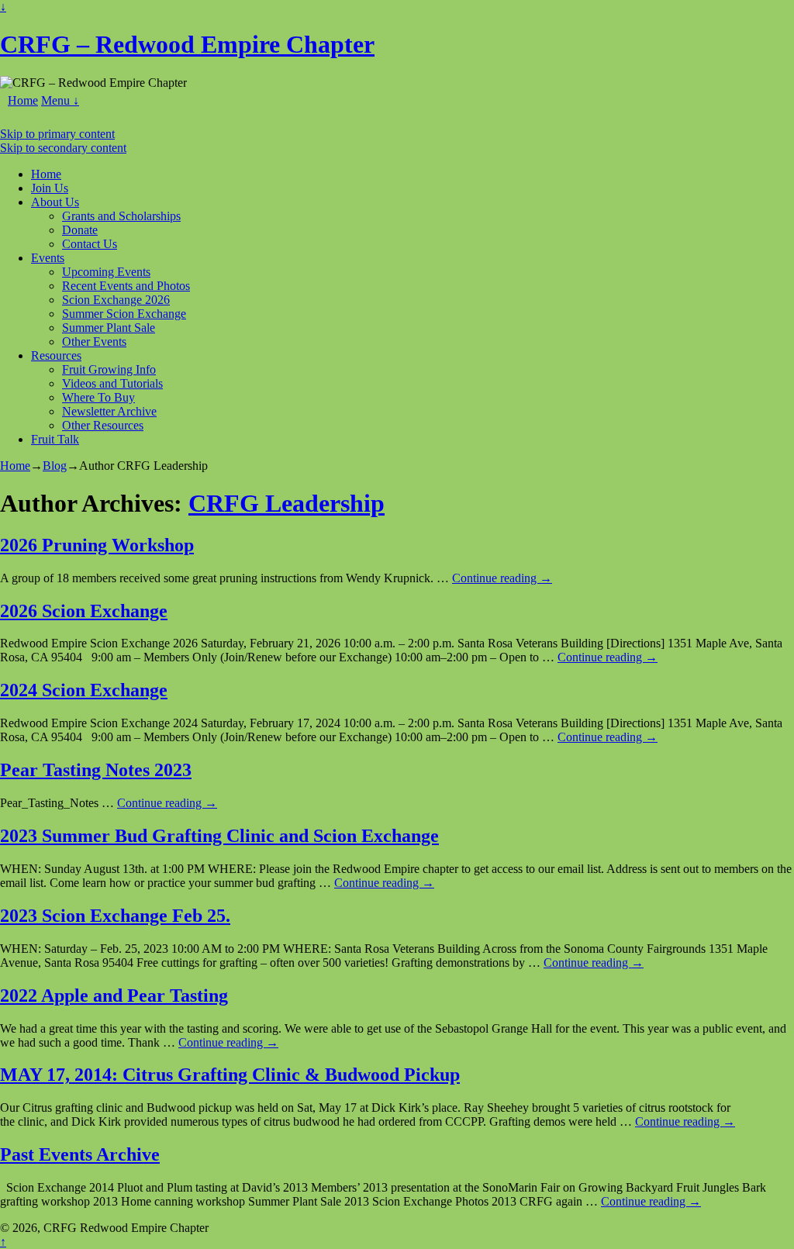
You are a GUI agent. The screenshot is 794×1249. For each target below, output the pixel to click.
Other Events (94, 341)
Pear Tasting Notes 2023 (96, 770)
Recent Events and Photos (126, 285)
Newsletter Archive (109, 411)
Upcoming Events (106, 271)
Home (23, 100)
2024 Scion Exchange (83, 690)
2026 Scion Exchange (83, 611)
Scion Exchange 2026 (116, 299)
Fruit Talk (55, 439)
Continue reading (502, 578)
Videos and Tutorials (112, 383)
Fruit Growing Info (109, 369)
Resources (56, 355)
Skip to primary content (57, 133)
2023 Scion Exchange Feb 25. (115, 916)
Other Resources (102, 425)
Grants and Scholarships (121, 216)
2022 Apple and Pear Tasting (114, 995)
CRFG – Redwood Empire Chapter (187, 44)
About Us (55, 202)
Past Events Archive (80, 1154)
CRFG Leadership (286, 503)
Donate (80, 229)
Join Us (49, 188)
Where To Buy (98, 397)
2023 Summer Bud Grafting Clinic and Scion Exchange (219, 836)
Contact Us (89, 243)
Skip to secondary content (63, 147)
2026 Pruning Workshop (97, 545)
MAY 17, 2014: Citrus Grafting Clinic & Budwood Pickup (230, 1074)
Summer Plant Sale (108, 327)
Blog (55, 465)
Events (47, 257)
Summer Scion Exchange (124, 313)
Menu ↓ (60, 100)
